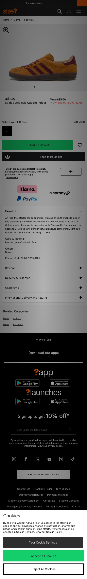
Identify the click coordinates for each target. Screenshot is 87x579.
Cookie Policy (54, 531)
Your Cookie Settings (43, 542)
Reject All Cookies (43, 569)
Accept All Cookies (43, 556)
